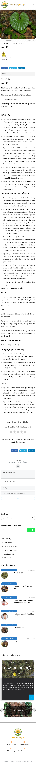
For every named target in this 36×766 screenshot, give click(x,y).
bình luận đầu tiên (22, 462)
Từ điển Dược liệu (9, 554)
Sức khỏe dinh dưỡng (10, 550)
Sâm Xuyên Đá (19, 628)
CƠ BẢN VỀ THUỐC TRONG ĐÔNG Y (23, 587)
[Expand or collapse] (33, 74)
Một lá (4, 47)
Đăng (18, 498)
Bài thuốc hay (8, 542)
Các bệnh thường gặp (10, 546)
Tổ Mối (16, 641)
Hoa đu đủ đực (18, 573)
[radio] (11, 432)
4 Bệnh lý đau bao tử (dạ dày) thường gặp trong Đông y (23, 601)
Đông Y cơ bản (8, 558)
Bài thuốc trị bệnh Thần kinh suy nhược (24, 615)
